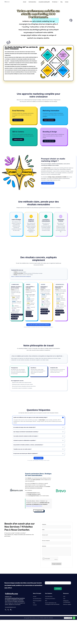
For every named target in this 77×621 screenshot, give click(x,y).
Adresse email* (45, 534)
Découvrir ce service (18, 119)
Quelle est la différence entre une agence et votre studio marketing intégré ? (30, 417)
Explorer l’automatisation (49, 119)
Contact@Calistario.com (10, 607)
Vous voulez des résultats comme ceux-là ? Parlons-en (38, 324)
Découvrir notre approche (48, 183)
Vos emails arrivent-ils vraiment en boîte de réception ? (25, 436)
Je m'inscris (57, 588)
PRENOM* (44, 524)
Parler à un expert (38, 458)
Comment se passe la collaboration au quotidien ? (24, 440)
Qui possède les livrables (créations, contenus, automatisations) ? (28, 444)
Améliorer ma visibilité (18, 139)
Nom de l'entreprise (46, 540)
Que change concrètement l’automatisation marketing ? (25, 431)
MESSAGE (44, 546)
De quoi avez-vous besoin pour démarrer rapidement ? (25, 453)
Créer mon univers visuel (49, 140)
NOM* (43, 529)
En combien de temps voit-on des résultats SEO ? (24, 427)
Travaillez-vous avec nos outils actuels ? (22, 449)
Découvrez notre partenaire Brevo (34, 506)
